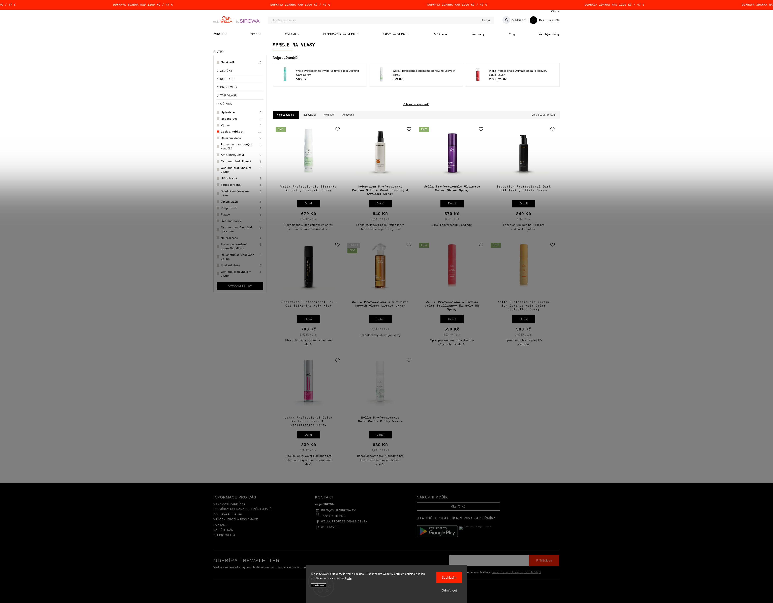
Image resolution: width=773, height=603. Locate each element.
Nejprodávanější (286, 114)
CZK (554, 11)
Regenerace (241, 118)
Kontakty (221, 524)
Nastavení (318, 585)
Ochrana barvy (241, 221)
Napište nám (223, 530)
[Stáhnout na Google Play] (437, 531)
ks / (458, 506)
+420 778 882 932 (333, 516)
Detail (309, 203)
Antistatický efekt (241, 155)
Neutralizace (241, 238)
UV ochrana (241, 178)
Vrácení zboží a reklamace (235, 519)
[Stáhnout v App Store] (479, 531)
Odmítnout (449, 590)
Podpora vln (241, 208)
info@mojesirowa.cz (338, 510)
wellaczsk (330, 527)
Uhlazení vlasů (241, 138)
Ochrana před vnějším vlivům (241, 273)
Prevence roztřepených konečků (241, 146)
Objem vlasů (241, 201)
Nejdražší (329, 114)
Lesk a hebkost (241, 131)
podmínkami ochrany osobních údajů (516, 572)
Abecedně (348, 114)
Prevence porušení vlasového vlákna (241, 246)
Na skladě (241, 62)
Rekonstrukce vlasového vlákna (241, 256)
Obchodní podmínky (229, 503)
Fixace (241, 214)
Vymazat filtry (240, 286)
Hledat (485, 20)
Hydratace (241, 112)
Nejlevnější (309, 114)
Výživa (241, 125)
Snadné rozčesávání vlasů (241, 193)
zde (349, 578)
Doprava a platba (227, 514)
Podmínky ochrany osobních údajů (242, 509)
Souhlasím (449, 577)
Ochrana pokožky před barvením (241, 229)
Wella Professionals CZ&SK (344, 521)
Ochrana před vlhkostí (241, 161)
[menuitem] (220, 34)
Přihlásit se (544, 560)
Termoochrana (241, 184)
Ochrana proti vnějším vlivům (241, 169)
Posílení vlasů (241, 265)
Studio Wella (224, 535)
